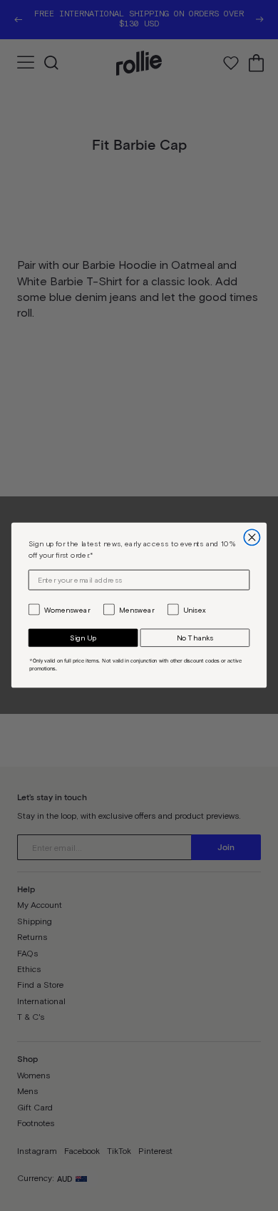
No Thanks (195, 638)
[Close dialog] (251, 538)
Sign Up (83, 638)
